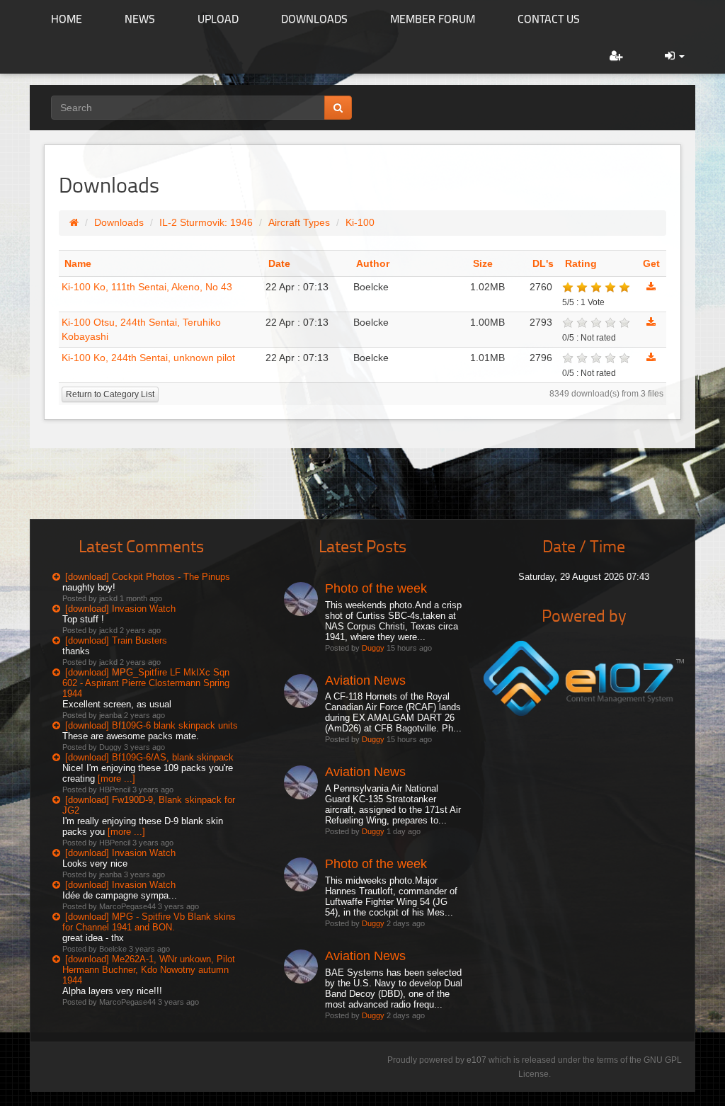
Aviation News (365, 680)
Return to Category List (110, 394)
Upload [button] (218, 18)
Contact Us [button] (549, 18)
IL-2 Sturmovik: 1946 (206, 222)
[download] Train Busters (116, 640)
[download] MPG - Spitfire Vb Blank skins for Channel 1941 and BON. (149, 922)
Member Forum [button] (432, 18)
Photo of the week (376, 588)
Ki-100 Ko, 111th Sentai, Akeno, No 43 (147, 286)
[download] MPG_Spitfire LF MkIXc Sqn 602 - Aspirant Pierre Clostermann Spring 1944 (145, 683)
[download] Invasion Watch (120, 608)
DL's (543, 263)
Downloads (119, 222)
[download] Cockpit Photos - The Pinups (147, 576)
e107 (476, 1060)
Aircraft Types (299, 222)
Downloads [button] (314, 18)
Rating (581, 263)
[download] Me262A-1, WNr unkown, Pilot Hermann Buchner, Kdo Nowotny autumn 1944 (148, 970)
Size (483, 263)
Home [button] (66, 18)
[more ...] (116, 778)
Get (651, 263)
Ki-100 (360, 222)
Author (372, 263)
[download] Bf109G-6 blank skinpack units (151, 725)
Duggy (373, 648)
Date (279, 263)
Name (77, 263)
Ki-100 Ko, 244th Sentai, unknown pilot (148, 357)
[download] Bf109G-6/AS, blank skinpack (149, 757)
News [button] (140, 18)
